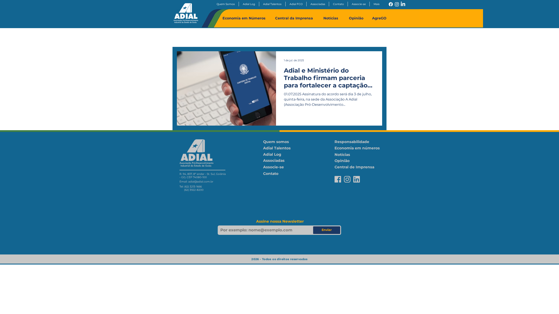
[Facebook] (390, 4)
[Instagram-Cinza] (347, 179)
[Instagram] (397, 4)
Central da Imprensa (294, 18)
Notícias (330, 18)
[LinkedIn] (403, 4)
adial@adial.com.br (200, 181)
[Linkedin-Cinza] (356, 179)
